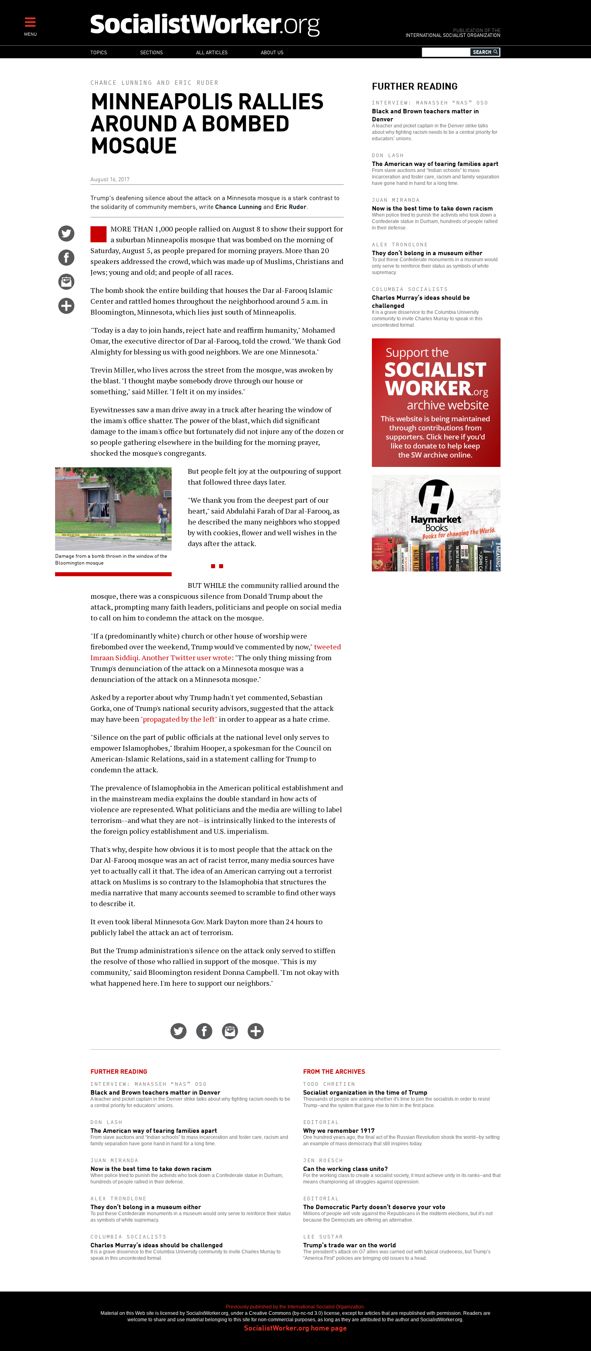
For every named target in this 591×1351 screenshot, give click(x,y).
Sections (151, 52)
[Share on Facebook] (66, 263)
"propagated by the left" (178, 719)
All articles (212, 52)
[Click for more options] (66, 311)
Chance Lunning (121, 82)
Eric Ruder (196, 82)
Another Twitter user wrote (187, 657)
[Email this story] (66, 287)
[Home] (240, 24)
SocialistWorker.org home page (295, 1327)
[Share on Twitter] (66, 239)
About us (272, 52)
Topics (98, 52)
